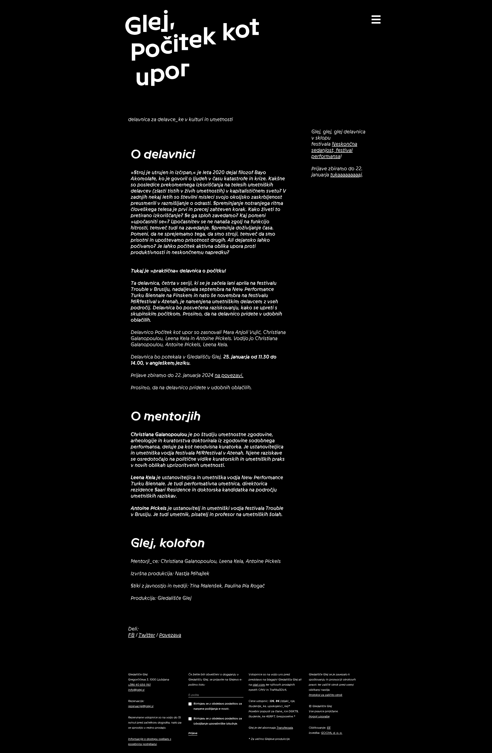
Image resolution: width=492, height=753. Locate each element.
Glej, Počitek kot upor (192, 48)
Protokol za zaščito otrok (325, 694)
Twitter (146, 635)
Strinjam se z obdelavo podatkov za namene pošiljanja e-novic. (217, 706)
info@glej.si (136, 689)
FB (131, 635)
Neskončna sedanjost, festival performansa (334, 150)
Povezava (170, 635)
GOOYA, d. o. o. (331, 732)
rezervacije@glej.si (140, 706)
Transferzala (284, 727)
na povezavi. (229, 375)
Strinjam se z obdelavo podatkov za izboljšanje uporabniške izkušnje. (217, 721)
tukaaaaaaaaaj (346, 174)
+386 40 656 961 (139, 684)
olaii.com (259, 684)
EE (329, 727)
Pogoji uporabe (319, 716)
